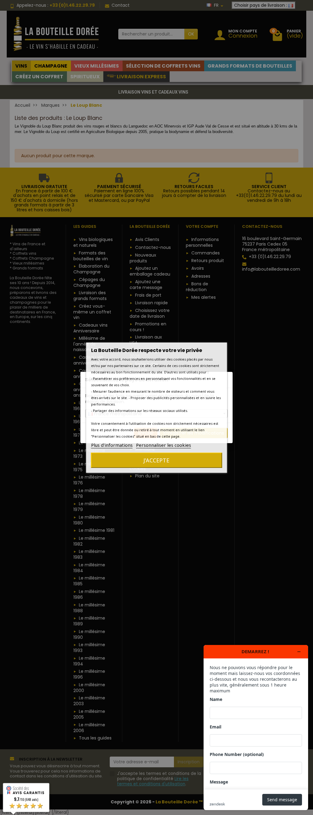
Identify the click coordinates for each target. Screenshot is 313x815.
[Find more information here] (256, 727)
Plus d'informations (112, 445)
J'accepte (156, 460)
